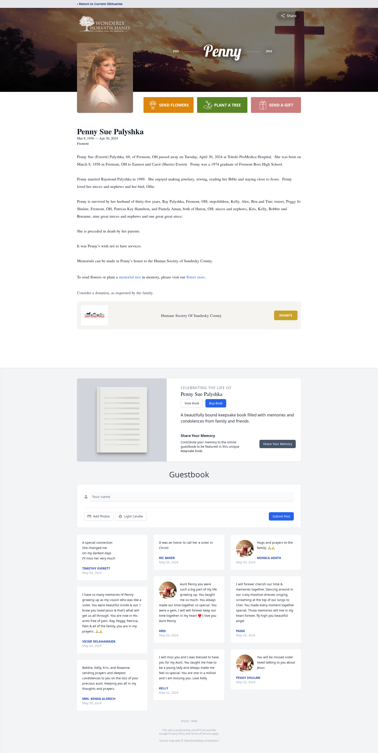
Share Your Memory (277, 444)
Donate (285, 315)
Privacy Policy (176, 734)
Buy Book (215, 403)
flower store (195, 277)
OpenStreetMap (193, 741)
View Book (191, 403)
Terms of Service (201, 734)
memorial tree (130, 277)
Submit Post (281, 516)
